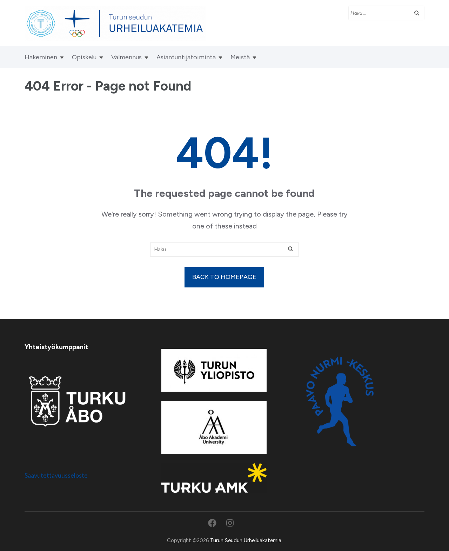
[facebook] (212, 523)
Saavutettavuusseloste (56, 475)
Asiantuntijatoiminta (186, 57)
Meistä (240, 57)
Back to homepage (224, 277)
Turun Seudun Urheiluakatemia (245, 540)
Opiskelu (84, 57)
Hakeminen (41, 57)
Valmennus (126, 57)
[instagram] (230, 523)
